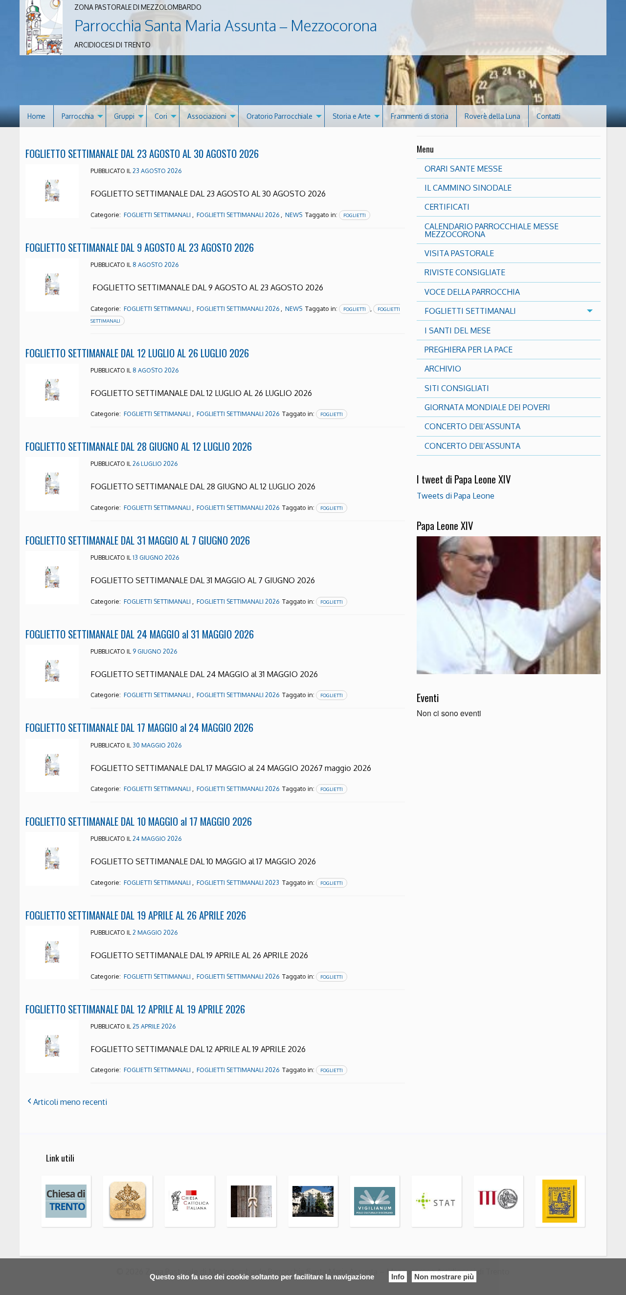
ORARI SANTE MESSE (463, 169)
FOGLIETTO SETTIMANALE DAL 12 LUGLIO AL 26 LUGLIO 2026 (137, 352)
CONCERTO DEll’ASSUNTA (472, 426)
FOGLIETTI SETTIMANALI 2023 (238, 882)
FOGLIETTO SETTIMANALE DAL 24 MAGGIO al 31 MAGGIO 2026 (139, 633)
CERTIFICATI (447, 207)
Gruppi (124, 116)
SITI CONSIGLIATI (457, 388)
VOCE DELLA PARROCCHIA (472, 292)
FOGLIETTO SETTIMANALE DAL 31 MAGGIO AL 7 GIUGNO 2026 (137, 540)
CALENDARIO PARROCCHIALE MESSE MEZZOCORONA (492, 230)
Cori (161, 116)
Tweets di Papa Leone (455, 496)
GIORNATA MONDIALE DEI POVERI (487, 407)
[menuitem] (37, 116)
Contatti (548, 116)
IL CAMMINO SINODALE (468, 188)
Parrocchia (78, 116)
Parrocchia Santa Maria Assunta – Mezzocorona (225, 25)
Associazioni (206, 116)
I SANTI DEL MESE (458, 330)
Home (36, 116)
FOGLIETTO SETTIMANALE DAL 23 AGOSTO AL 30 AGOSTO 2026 (142, 153)
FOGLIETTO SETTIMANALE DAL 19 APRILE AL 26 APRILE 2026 (135, 914)
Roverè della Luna (492, 116)
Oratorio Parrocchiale (279, 116)
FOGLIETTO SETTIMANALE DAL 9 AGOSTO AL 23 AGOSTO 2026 (139, 247)
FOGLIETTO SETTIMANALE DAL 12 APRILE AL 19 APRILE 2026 (135, 1008)
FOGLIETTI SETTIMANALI (157, 215)
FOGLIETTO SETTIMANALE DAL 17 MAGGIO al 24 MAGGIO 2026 (139, 727)
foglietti (354, 215)
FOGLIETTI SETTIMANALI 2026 (238, 215)
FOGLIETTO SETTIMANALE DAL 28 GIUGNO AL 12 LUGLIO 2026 (138, 446)
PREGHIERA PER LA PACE (469, 349)
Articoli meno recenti (70, 1102)
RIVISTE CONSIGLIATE (465, 272)
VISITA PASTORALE (459, 253)
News (293, 215)
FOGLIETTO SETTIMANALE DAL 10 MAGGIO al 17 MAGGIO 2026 (138, 821)
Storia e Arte (352, 116)
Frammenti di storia (419, 116)
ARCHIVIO (443, 368)
